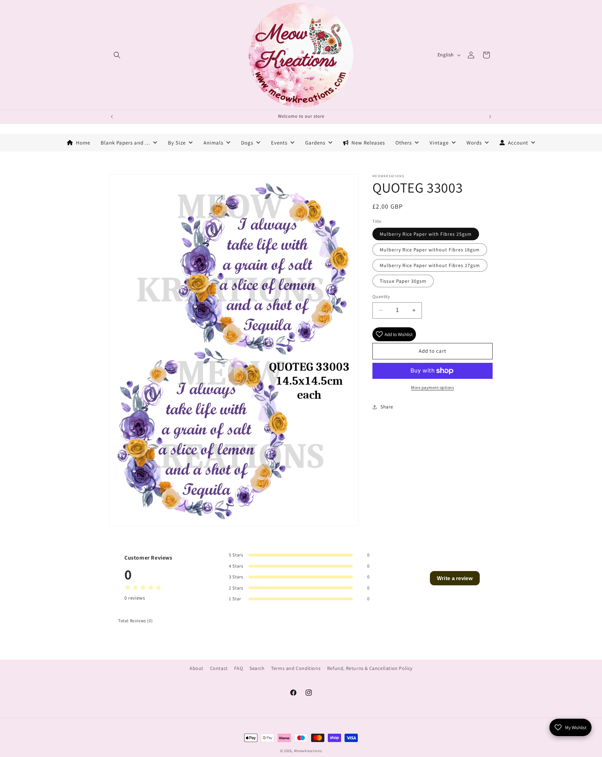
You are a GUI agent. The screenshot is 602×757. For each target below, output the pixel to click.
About (196, 668)
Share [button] (386, 407)
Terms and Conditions (296, 668)
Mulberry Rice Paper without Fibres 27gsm (430, 265)
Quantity (381, 296)
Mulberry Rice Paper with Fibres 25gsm (426, 234)
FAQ (238, 668)
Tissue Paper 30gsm (403, 281)
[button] (117, 55)
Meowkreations (308, 750)
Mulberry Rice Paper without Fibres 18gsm (430, 250)
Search (257, 668)
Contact (219, 668)
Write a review (455, 578)
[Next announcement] (490, 116)
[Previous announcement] (111, 116)
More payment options (432, 387)
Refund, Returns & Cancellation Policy (369, 668)
